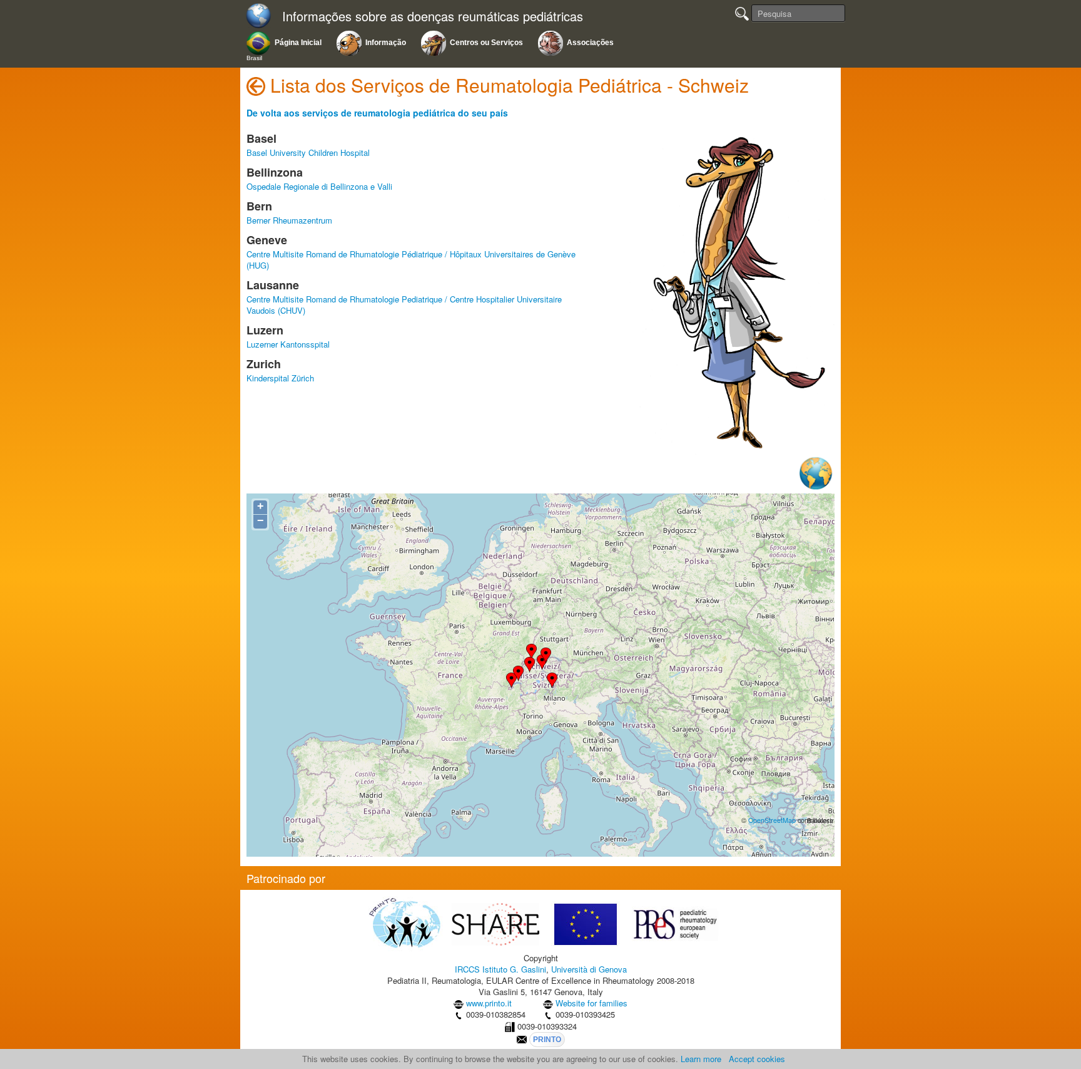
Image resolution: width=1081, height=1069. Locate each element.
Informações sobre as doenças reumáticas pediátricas (432, 16)
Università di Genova (589, 969)
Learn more (701, 1059)
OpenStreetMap (772, 820)
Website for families (591, 1003)
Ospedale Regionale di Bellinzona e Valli (319, 186)
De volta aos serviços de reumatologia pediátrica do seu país (377, 112)
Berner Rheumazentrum (289, 220)
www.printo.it (489, 1003)
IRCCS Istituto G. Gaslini (500, 969)
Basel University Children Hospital (308, 152)
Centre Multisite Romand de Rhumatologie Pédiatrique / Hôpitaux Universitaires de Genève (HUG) (411, 259)
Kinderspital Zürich (280, 378)
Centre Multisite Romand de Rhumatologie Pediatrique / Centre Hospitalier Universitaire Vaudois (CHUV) (404, 304)
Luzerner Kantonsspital (288, 344)
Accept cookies (757, 1059)
